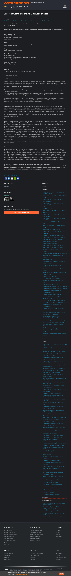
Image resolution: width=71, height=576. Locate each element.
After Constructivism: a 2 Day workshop (53, 322)
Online (13, 21)
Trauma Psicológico (35, 540)
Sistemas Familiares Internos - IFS (34, 21)
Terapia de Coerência (35, 538)
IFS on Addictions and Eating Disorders (53, 466)
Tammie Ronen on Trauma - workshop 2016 (54, 302)
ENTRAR (21, 6)
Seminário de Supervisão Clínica (51, 480)
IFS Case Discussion (48, 492)
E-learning (58, 530)
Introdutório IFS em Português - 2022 (53, 245)
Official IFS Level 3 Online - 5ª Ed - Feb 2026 (54, 351)
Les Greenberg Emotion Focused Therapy (54, 320)
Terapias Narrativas (35, 536)
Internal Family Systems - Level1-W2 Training (55, 286)
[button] (6, 198)
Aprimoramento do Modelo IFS (51, 241)
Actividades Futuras (9, 536)
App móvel (58, 559)
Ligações (32, 559)
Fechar (61, 573)
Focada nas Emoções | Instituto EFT (52, 296)
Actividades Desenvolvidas (10, 534)
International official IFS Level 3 (51, 460)
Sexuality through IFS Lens (50, 259)
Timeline (58, 555)
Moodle (58, 534)
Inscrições (32, 557)
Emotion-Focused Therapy (50, 328)
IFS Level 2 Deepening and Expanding (53, 239)
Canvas (58, 532)
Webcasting (59, 536)
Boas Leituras (7, 559)
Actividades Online (8, 538)
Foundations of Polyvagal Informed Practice (54, 253)
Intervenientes (7, 545)
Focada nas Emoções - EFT (36, 532)
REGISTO (26, 6)
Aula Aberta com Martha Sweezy (51, 372)
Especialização (8, 530)
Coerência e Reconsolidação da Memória (54, 312)
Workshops (8, 21)
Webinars (6, 557)
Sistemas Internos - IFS (36, 530)
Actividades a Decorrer (9, 532)
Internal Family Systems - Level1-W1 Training (55, 288)
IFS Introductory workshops (50, 284)
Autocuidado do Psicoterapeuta (51, 229)
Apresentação (59, 553)
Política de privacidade (60, 569)
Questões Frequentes (61, 557)
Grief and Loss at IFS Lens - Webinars (53, 472)
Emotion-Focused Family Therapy (52, 294)
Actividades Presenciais (10, 540)
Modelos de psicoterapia (10, 542)
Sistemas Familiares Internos (50, 482)
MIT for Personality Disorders (50, 314)
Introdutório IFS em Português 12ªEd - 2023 (54, 237)
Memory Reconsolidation (49, 488)
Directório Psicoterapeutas (36, 553)
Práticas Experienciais (49, 490)
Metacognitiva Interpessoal (36, 534)
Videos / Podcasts (8, 553)
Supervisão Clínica (19, 21)
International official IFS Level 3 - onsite (53, 235)
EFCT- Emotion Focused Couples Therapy (54, 300)
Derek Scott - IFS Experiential (50, 298)
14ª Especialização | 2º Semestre (51, 278)
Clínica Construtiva (34, 555)
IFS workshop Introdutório (50, 276)
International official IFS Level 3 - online (53, 445)
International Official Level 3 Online (52, 393)
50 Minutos (7, 555)
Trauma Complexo (48, 21)
